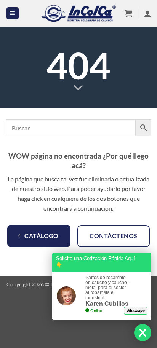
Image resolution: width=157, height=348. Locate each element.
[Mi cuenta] (147, 13)
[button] (12, 13)
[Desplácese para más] (78, 88)
